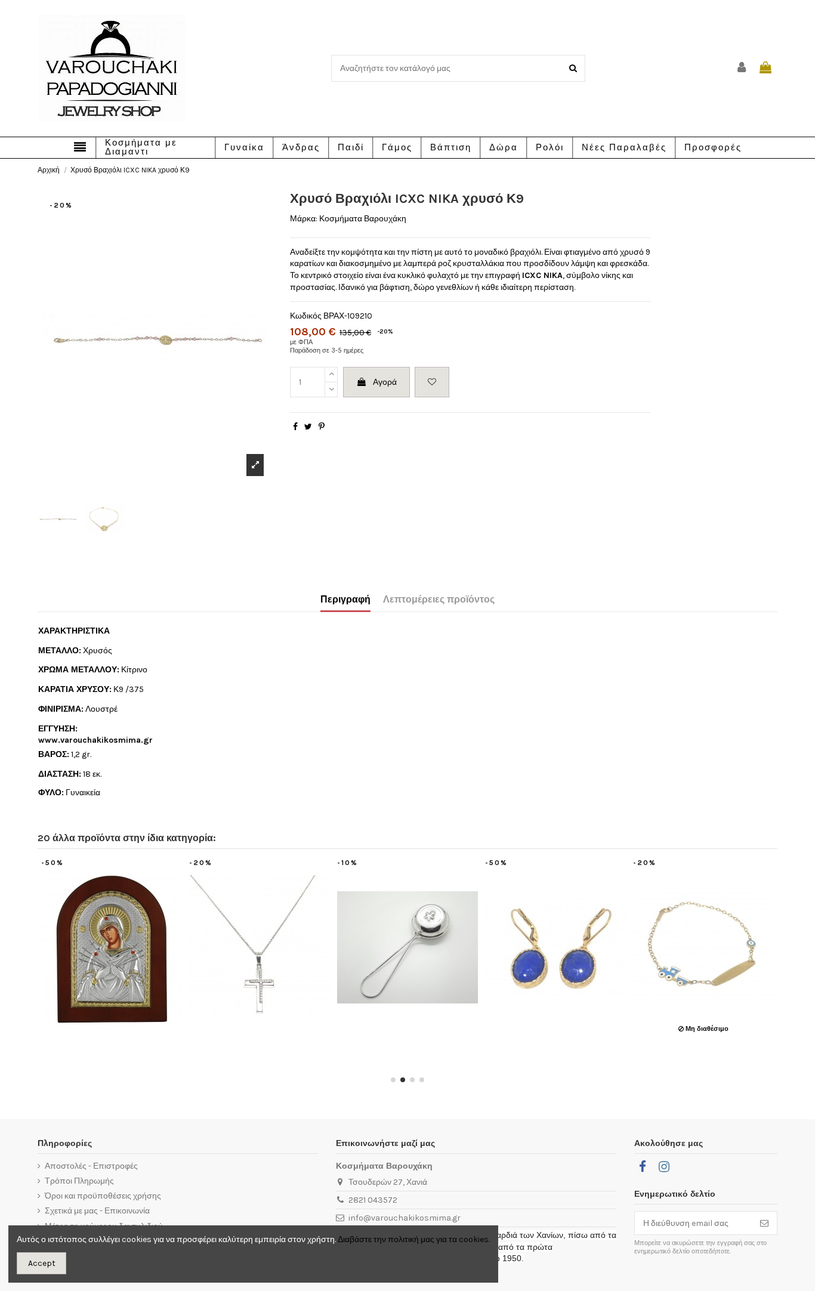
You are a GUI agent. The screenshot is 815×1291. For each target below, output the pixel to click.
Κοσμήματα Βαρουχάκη (362, 219)
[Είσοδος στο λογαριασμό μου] (742, 68)
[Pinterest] (322, 427)
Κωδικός (306, 316)
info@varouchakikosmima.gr (404, 1218)
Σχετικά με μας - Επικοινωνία (97, 1211)
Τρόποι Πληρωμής (79, 1181)
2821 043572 (372, 1200)
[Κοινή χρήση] (295, 427)
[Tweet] (308, 427)
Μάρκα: (303, 219)
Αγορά (385, 382)
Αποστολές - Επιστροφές (91, 1166)
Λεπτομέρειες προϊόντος (439, 599)
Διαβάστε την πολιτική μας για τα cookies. (414, 1239)
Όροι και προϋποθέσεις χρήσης (103, 1196)
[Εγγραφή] (764, 1223)
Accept (41, 1263)
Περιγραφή (345, 599)
